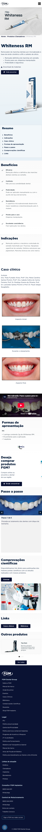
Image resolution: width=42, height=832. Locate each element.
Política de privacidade (10, 724)
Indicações (8, 138)
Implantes (6, 772)
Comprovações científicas (14, 150)
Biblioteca (6, 700)
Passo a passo (9, 147)
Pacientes (6, 707)
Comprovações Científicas (11, 703)
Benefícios (8, 135)
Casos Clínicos (7, 696)
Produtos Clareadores (16, 36)
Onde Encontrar (8, 690)
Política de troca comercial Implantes (15, 731)
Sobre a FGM (7, 683)
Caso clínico (9, 141)
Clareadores (7, 768)
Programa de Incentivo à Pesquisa (14, 734)
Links (6, 153)
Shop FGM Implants (9, 710)
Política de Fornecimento (11, 741)
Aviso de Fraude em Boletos (12, 751)
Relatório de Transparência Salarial (14, 744)
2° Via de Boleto (8, 737)
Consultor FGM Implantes (12, 785)
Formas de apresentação (14, 144)
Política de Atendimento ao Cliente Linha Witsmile (20, 755)
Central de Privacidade (10, 727)
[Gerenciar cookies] (4, 827)
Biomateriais (7, 775)
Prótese (5, 779)
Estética (5, 765)
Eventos (5, 693)
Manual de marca (8, 686)
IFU (4, 720)
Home (3, 36)
